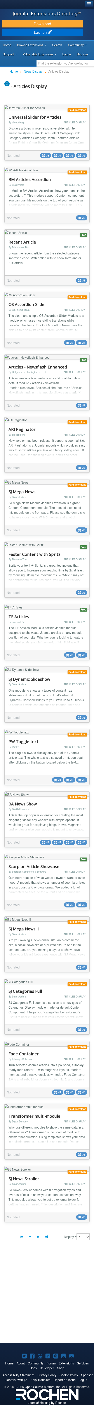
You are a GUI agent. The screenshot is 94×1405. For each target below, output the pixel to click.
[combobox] (65, 63)
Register (82, 54)
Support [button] (9, 54)
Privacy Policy (46, 1375)
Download (42, 23)
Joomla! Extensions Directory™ (47, 13)
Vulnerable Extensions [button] (38, 54)
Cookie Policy (68, 1375)
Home (7, 45)
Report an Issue (65, 1380)
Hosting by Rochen (47, 1402)
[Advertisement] (47, 1293)
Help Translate (40, 1380)
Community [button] (76, 45)
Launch (41, 32)
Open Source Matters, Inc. (43, 1387)
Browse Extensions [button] (30, 45)
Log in (66, 54)
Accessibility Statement (18, 1375)
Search (57, 45)
